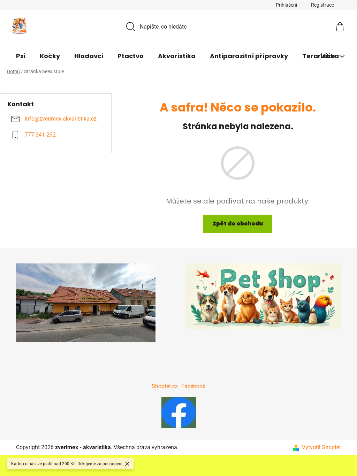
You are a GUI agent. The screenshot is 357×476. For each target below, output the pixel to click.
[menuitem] (20, 56)
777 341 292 (40, 135)
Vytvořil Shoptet (321, 447)
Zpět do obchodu (238, 224)
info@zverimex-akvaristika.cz (61, 119)
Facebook (193, 386)
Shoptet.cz (165, 386)
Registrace (322, 5)
